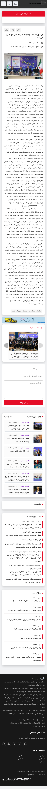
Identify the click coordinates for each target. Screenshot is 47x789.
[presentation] (41, 345)
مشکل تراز (39, 20)
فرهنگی (42, 762)
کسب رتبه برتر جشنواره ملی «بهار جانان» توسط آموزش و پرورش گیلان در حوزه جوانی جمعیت (18, 467)
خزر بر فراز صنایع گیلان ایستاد (19, 451)
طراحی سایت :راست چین (36, 774)
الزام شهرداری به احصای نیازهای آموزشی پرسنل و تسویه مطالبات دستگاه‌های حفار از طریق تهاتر (18, 492)
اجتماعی (42, 759)
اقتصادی (21, 759)
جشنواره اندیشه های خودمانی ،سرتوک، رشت (26, 311)
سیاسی (21, 755)
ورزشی (42, 755)
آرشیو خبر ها (8, 416)
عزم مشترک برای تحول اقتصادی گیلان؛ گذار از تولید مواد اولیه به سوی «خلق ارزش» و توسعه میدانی (24, 356)
